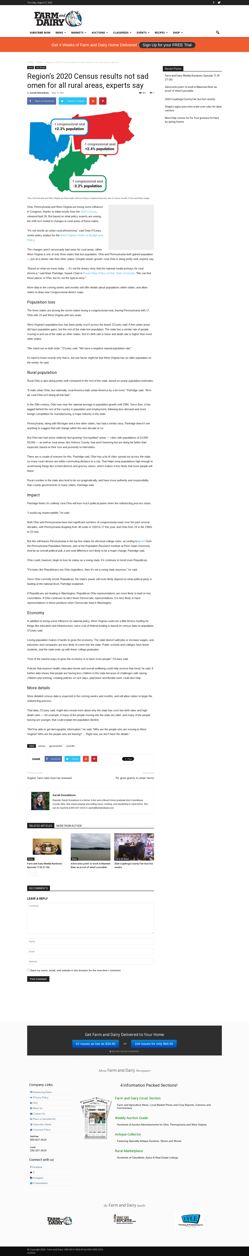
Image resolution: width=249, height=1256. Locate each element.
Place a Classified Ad (43, 1119)
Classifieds (121, 32)
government (55, 745)
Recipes (160, 32)
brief (142, 541)
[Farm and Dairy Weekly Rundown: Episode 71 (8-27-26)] (47, 847)
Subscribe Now (40, 32)
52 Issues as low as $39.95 (95, 1044)
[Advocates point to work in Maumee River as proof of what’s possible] (90, 847)
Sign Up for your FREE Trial (167, 45)
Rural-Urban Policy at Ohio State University (109, 273)
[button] (217, 32)
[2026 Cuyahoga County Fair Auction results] (134, 847)
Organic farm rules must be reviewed (49, 778)
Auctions (98, 32)
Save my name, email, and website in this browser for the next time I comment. (75, 970)
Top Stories (40, 67)
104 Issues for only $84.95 (154, 1044)
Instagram (37, 1178)
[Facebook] (213, 2)
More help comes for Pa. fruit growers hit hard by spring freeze (192, 119)
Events (142, 32)
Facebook (36, 1167)
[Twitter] (219, 2)
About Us (37, 1108)
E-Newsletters (40, 1183)
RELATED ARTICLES (40, 825)
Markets (77, 32)
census (41, 745)
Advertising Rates (42, 1092)
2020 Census (88, 211)
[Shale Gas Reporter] (124, 1223)
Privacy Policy (40, 1097)
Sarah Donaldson (39, 92)
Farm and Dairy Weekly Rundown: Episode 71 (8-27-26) (192, 77)
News (59, 32)
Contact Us (38, 1114)
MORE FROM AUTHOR (69, 825)
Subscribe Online (41, 1124)
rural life (70, 745)
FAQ (35, 1103)
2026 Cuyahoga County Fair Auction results (190, 99)
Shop (176, 32)
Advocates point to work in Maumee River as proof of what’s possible (191, 88)
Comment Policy (41, 1130)
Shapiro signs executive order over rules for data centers (193, 108)
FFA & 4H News (122, 859)
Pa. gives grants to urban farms (135, 778)
